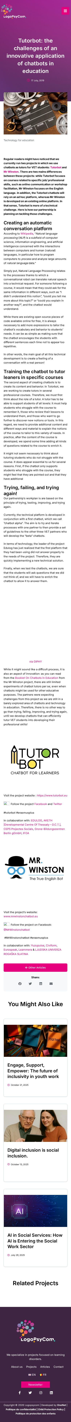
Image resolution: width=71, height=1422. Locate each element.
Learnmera (26, 949)
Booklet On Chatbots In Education (36, 678)
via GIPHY (35, 661)
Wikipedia (27, 233)
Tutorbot (55, 167)
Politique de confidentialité (21, 1409)
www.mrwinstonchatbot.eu (21, 916)
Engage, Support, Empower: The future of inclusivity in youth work (33, 1070)
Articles (45, 1366)
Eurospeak (10, 949)
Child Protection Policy (51, 1409)
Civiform (51, 945)
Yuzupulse (37, 945)
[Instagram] (40, 1392)
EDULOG (36, 820)
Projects (31, 1366)
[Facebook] (19, 1392)
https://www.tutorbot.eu (52, 795)
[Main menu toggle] (65, 11)
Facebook (40, 804)
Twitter (57, 804)
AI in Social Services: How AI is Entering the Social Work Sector (34, 1241)
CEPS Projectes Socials (18, 829)
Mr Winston (11, 171)
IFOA (26, 833)
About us (17, 1366)
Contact (59, 1366)
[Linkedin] (51, 1392)
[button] (20, 984)
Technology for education (19, 140)
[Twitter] (30, 1392)
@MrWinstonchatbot (17, 929)
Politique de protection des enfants (36, 1413)
